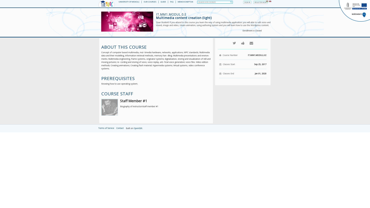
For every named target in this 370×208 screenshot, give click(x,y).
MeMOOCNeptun (185, 2)
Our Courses (150, 2)
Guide (163, 2)
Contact (120, 128)
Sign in (247, 2)
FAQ (172, 2)
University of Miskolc (129, 2)
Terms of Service (106, 128)
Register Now (260, 2)
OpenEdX (138, 128)
